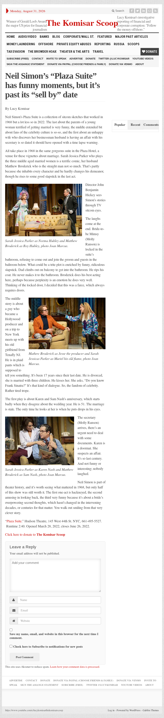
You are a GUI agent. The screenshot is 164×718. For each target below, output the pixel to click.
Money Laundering (21, 44)
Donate (151, 52)
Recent (135, 124)
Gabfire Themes (151, 710)
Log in (111, 710)
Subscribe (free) (18, 58)
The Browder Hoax (42, 52)
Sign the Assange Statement (25, 64)
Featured (104, 37)
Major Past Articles (131, 37)
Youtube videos (142, 58)
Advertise (76, 58)
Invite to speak (56, 58)
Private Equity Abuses (74, 44)
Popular (119, 124)
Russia (119, 44)
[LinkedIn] (144, 10)
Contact (37, 58)
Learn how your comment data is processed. (75, 667)
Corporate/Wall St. (78, 37)
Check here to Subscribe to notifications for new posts (47, 646)
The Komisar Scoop (82, 22)
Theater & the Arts (74, 52)
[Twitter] (138, 10)
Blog (56, 37)
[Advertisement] (138, 92)
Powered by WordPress (129, 710)
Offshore (45, 44)
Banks (44, 37)
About (139, 64)
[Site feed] (156, 10)
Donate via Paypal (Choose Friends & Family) (76, 64)
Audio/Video (27, 37)
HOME (11, 37)
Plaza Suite (14, 521)
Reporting (102, 44)
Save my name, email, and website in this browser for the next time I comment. (54, 636)
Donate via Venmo (120, 64)
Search (119, 10)
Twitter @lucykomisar (113, 58)
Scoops (133, 44)
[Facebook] (132, 10)
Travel (98, 52)
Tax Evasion (16, 52)
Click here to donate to (35, 534)
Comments (151, 124)
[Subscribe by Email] (150, 10)
